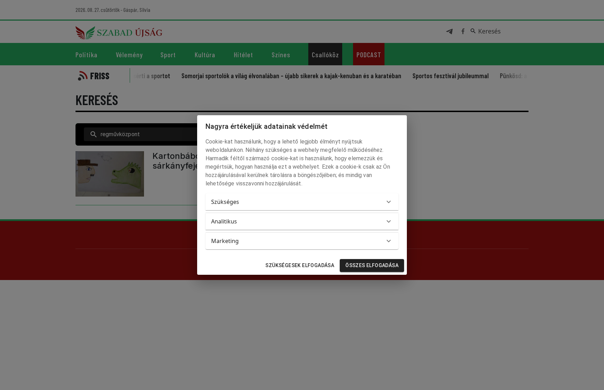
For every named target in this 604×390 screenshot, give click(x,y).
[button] (302, 201)
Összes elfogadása (371, 265)
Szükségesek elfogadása (299, 265)
